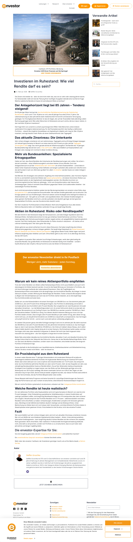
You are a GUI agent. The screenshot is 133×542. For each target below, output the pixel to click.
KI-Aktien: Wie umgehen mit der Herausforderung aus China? (110, 63)
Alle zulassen (118, 523)
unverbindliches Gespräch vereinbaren (30, 437)
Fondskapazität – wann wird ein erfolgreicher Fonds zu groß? (110, 23)
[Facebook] (15, 509)
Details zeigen (28, 538)
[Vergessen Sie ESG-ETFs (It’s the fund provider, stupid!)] (96, 43)
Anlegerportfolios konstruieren (51, 434)
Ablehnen (118, 535)
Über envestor (67, 4)
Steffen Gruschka (33, 455)
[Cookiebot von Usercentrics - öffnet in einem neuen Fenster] (12, 538)
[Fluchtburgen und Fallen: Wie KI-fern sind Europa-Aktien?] (96, 53)
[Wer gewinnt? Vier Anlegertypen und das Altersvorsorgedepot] (96, 73)
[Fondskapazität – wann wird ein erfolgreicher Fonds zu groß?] (96, 23)
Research (55, 4)
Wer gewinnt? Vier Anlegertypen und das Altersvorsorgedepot (108, 73)
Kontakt (72, 8)
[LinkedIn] (22, 509)
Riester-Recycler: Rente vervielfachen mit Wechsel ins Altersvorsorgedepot (110, 33)
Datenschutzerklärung (102, 517)
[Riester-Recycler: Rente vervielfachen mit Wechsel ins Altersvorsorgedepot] (96, 33)
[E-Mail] (27, 471)
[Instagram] (18, 509)
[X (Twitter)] (26, 509)
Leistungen (43, 4)
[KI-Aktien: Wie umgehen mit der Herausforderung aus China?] (96, 63)
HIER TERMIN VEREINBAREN (51, 73)
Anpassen (117, 529)
